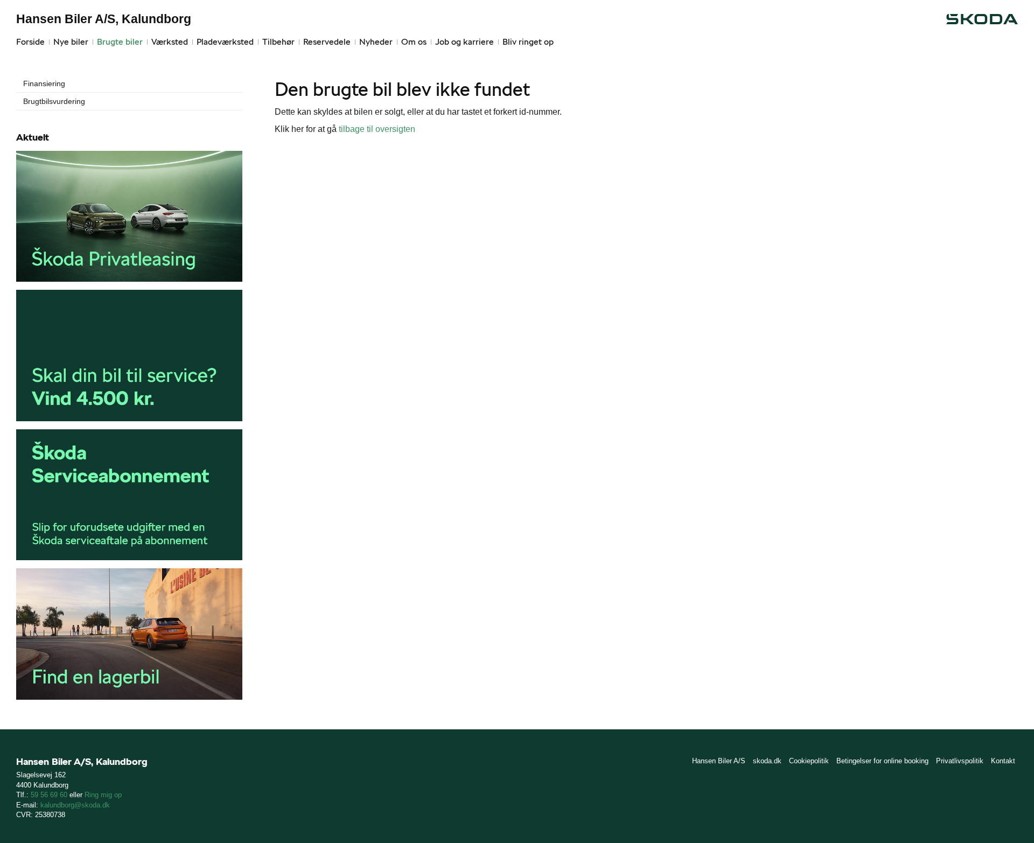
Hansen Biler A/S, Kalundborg (103, 19)
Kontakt (1003, 761)
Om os (414, 42)
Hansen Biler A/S (718, 761)
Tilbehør (278, 42)
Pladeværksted (225, 42)
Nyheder (376, 42)
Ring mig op (103, 795)
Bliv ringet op (528, 42)
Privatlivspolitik (959, 761)
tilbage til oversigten (377, 129)
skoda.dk (767, 761)
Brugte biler (120, 42)
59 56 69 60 (49, 795)
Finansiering (44, 83)
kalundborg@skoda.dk (75, 805)
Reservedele (327, 42)
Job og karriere (464, 42)
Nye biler (70, 42)
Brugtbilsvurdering (54, 101)
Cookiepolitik (809, 761)
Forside (30, 42)
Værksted (169, 42)
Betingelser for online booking (882, 761)
